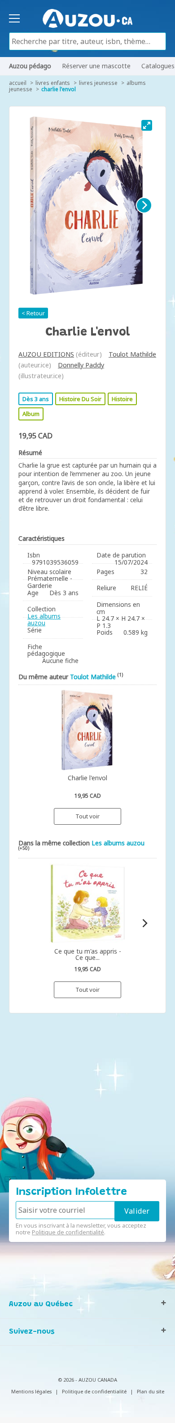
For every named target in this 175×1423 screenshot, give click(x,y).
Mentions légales (31, 1391)
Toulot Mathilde (132, 354)
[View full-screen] (146, 125)
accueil (17, 83)
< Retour (33, 313)
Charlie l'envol (58, 89)
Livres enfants (52, 83)
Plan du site (150, 1391)
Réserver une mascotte (96, 66)
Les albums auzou (44, 620)
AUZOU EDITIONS (46, 354)
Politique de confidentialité (68, 1232)
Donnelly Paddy (81, 365)
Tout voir (87, 816)
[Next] (144, 205)
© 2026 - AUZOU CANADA (87, 1379)
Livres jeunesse (98, 83)
